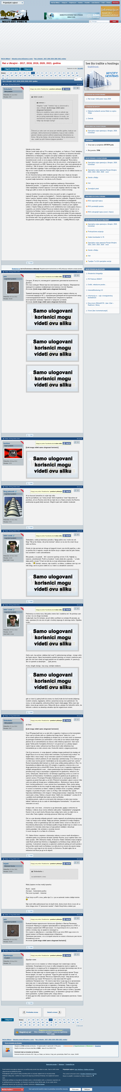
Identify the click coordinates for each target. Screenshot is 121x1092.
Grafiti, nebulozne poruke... (97, 284)
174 (42, 73)
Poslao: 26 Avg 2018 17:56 (12, 531)
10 (77, 88)
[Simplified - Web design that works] (93, 1075)
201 (3, 78)
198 (69, 75)
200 (77, 75)
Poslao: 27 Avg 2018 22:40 (12, 950)
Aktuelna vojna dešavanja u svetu (22, 58)
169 (20, 73)
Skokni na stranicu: (68, 79)
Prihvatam (75, 1089)
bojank (6, 864)
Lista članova (95, 2)
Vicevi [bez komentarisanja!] (97, 311)
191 (38, 75)
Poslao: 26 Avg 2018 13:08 (12, 271)
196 (60, 75)
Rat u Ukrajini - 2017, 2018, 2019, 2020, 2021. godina (50, 58)
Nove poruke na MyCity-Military (97, 220)
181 (72, 73)
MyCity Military (55, 2)
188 (25, 75)
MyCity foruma (40, 1084)
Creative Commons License (89, 1073)
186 (16, 75)
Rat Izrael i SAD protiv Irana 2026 (99, 99)
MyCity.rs (80, 1069)
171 (29, 73)
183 (3, 75)
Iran (89, 183)
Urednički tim (70, 1064)
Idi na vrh (80, 1025)
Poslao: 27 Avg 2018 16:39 (12, 914)
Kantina (80, 2)
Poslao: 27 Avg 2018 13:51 (12, 859)
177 (55, 73)
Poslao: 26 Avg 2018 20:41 (12, 605)
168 (15, 73)
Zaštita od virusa (89, 1069)
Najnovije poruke (51, 1064)
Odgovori (27, 69)
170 (24, 73)
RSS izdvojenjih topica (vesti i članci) (100, 212)
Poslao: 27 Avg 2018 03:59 (12, 715)
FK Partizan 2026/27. (95, 279)
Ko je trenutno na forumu (13, 1043)
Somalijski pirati (93, 188)
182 (77, 73)
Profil (31, 262)
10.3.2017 (80, 68)
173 (37, 73)
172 (33, 73)
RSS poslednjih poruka (96, 206)
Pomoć (109, 2)
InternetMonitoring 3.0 (95, 290)
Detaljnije (98, 1046)
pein (5, 276)
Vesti (76, 1069)
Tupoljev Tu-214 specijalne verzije (99, 261)
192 (42, 75)
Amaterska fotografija (95, 273)
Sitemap (61, 1064)
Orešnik (90, 118)
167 (11, 73)
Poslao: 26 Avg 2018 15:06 (12, 438)
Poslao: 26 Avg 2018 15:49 (12, 486)
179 (64, 73)
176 (50, 73)
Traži (103, 2)
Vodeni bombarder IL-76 (96, 237)
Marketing (115, 2)
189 (29, 75)
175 (46, 73)
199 (73, 75)
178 (59, 73)
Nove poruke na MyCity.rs (95, 269)
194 (51, 75)
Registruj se (72, 2)
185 (12, 75)
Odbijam (87, 1089)
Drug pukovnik (9, 491)
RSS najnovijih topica (95, 201)
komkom (7, 443)
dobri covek (8, 536)
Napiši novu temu (11, 69)
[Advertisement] (60, 41)
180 (68, 73)
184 (7, 75)
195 (55, 75)
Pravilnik (87, 2)
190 (34, 75)
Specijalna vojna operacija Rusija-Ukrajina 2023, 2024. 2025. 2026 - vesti (102, 171)
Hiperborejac (8, 955)
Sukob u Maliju (93, 177)
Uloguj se (64, 2)
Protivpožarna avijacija (95, 231)
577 (7, 78)
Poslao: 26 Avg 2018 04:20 (12, 84)
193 (47, 75)
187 (20, 75)
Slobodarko (8, 89)
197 (64, 75)
